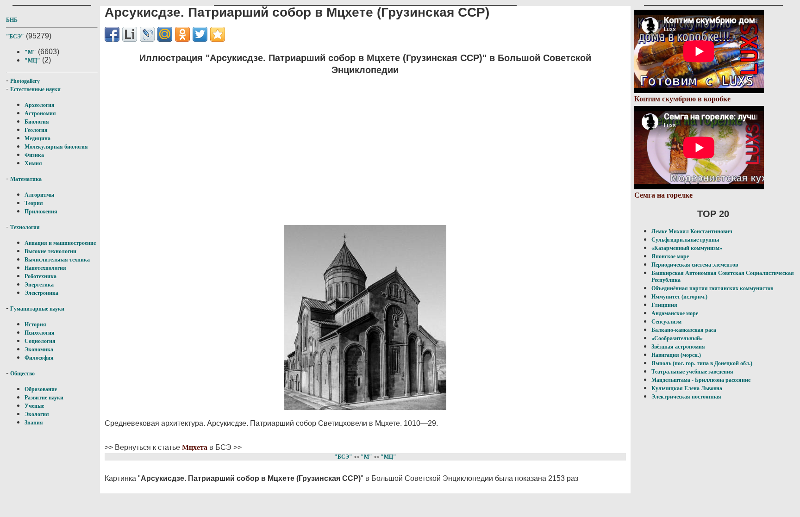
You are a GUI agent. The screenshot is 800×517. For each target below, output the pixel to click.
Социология (40, 341)
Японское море (670, 256)
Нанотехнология (45, 268)
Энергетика (39, 284)
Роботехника (40, 276)
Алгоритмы (39, 195)
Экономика (39, 349)
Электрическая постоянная (686, 396)
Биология (37, 121)
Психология (40, 333)
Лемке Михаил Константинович (691, 231)
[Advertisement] (365, 148)
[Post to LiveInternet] (129, 34)
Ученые (34, 406)
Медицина (37, 138)
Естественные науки (35, 89)
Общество (22, 373)
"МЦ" (32, 60)
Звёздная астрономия (678, 346)
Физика (34, 155)
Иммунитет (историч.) (679, 296)
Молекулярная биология (56, 146)
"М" (30, 52)
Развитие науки (44, 397)
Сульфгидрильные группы (685, 240)
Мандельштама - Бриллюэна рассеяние (700, 380)
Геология (36, 130)
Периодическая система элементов (694, 265)
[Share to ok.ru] (182, 34)
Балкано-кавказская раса (683, 330)
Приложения (41, 211)
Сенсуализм (666, 321)
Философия (39, 358)
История (35, 324)
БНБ (12, 20)
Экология (37, 414)
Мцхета (194, 447)
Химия (33, 163)
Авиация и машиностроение (60, 243)
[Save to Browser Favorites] (217, 34)
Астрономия (40, 113)
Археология (40, 105)
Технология (25, 227)
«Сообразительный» (677, 338)
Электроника (41, 293)
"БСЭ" (15, 36)
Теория (34, 203)
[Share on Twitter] (200, 34)
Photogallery (25, 81)
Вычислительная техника (57, 259)
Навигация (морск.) (676, 355)
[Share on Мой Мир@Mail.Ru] (164, 34)
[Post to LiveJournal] (147, 34)
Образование (41, 389)
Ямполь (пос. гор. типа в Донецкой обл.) (701, 363)
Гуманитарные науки (37, 308)
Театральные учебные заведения (692, 371)
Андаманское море (674, 313)
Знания (34, 422)
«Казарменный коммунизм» (686, 248)
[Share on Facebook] (112, 34)
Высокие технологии (50, 251)
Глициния (664, 305)
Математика (26, 179)
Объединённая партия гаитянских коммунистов (712, 288)
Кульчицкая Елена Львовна (686, 388)
